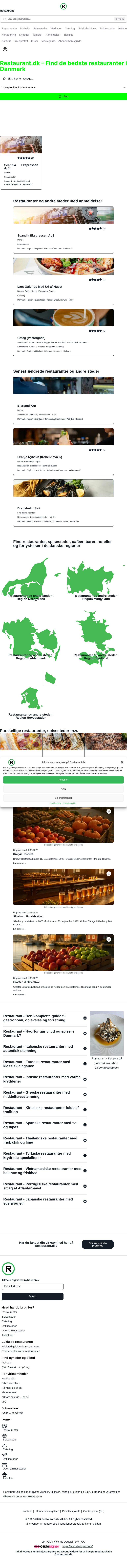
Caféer (32, 347)
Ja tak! (32, 1296)
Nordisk (31, 513)
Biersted (79, 419)
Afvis (63, 788)
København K (75, 470)
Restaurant (7, 10)
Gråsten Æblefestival (26, 982)
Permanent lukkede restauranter (21, 1351)
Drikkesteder (44, 414)
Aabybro (70, 419)
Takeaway (50, 347)
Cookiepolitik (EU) (93, 1511)
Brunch (20, 291)
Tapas (52, 291)
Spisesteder (22, 347)
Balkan (32, 342)
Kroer (54, 414)
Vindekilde (74, 521)
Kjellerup (67, 351)
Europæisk (43, 291)
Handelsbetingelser (47, 1511)
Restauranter (10, 177)
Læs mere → (20, 863)
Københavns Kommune (57, 300)
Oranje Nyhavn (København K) (39, 457)
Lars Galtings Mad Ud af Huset (39, 286)
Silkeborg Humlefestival (28, 916)
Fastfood (62, 342)
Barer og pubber (50, 466)
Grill (76, 342)
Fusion (70, 342)
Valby (71, 300)
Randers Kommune (12, 184)
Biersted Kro (26, 405)
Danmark (8, 181)
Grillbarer (40, 347)
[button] (122, 762)
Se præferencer (63, 798)
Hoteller (52, 517)
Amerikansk (22, 342)
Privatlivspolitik (69, 803)
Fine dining (22, 513)
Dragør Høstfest (23, 854)
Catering (21, 295)
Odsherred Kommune (52, 521)
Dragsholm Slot (28, 508)
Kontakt (27, 1511)
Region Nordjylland (35, 419)
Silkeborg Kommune (53, 351)
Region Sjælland (34, 521)
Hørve (65, 521)
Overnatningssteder (38, 517)
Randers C (27, 184)
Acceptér (63, 779)
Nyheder (7, 1362)
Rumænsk (84, 342)
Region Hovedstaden (36, 300)
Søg (66, 96)
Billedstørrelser (11, 1383)
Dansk (7, 173)
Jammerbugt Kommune (55, 419)
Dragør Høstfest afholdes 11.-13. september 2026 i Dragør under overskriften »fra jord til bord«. (62, 859)
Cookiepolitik (55, 803)
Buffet (27, 291)
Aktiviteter (7, 1335)
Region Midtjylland (22, 181)
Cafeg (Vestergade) (31, 338)
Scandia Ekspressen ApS (21, 166)
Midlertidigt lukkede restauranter (21, 1346)
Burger (47, 342)
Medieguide (9, 1378)
